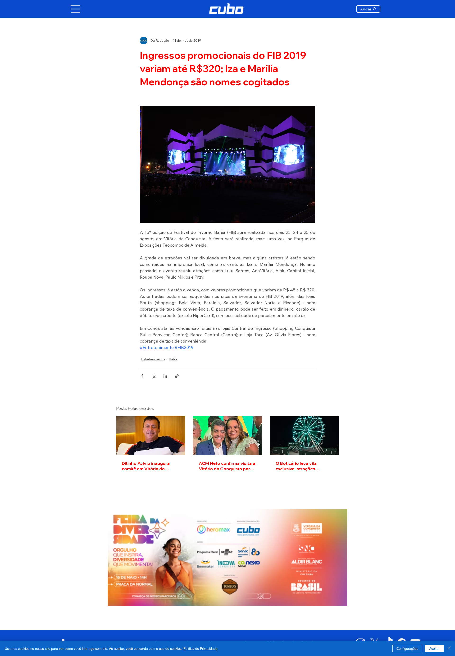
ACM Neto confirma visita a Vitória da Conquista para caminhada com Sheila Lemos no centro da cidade (227, 466)
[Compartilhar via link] (177, 376)
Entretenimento (153, 359)
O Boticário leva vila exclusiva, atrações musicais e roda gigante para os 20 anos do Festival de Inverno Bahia (304, 466)
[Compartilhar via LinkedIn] (165, 376)
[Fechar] (449, 648)
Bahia (173, 359)
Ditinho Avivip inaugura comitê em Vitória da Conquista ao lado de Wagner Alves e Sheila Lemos (146, 466)
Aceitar (434, 648)
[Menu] (75, 9)
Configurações (407, 648)
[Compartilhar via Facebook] (142, 376)
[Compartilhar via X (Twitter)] (153, 376)
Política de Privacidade (200, 648)
